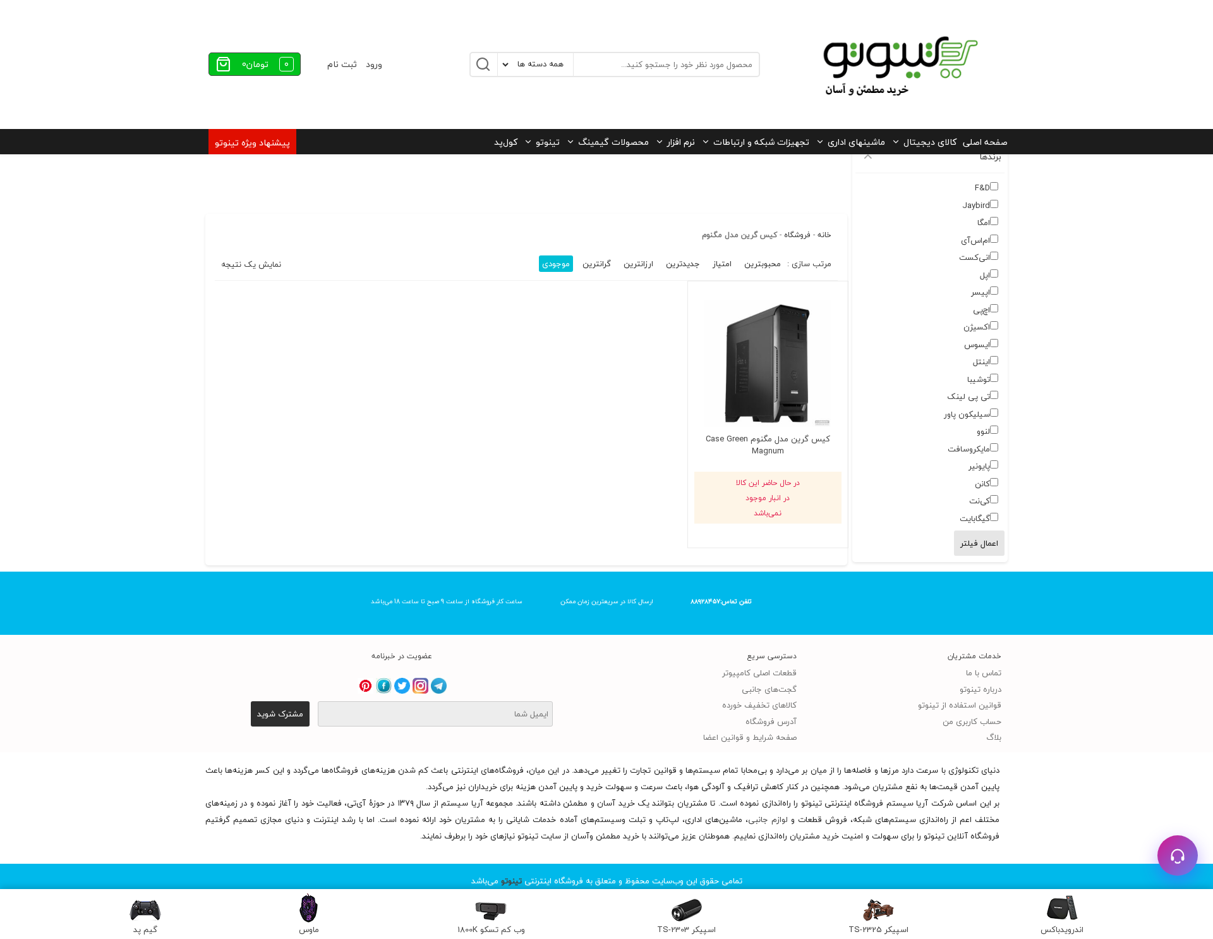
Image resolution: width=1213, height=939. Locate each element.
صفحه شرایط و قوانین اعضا (750, 737)
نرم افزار (681, 142)
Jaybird (976, 205)
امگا (983, 223)
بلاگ (993, 737)
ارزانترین (638, 264)
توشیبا (978, 379)
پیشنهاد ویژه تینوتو (252, 142)
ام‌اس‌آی (975, 240)
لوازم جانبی (768, 819)
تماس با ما (983, 673)
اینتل (981, 362)
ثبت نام (342, 64)
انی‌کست (974, 257)
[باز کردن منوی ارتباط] (1177, 855)
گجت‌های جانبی (769, 689)
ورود (374, 64)
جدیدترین (683, 264)
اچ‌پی (981, 310)
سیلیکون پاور (967, 414)
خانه (824, 235)
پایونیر (979, 466)
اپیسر (980, 292)
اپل (985, 275)
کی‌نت (979, 501)
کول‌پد (505, 142)
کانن (982, 484)
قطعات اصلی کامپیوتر (759, 673)
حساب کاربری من (972, 721)
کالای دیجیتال (930, 142)
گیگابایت (975, 518)
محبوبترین (762, 264)
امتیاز (722, 264)
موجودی (556, 264)
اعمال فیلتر (979, 543)
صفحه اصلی (985, 142)
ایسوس (977, 345)
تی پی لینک (968, 396)
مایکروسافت (969, 449)
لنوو (983, 431)
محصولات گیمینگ (613, 142)
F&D (982, 188)
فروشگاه (797, 235)
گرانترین (596, 264)
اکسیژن (976, 327)
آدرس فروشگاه (771, 721)
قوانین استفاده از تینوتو (959, 705)
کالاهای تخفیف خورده (759, 705)
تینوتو (548, 142)
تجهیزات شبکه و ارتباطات (761, 142)
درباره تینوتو (980, 689)
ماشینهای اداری (856, 142)
